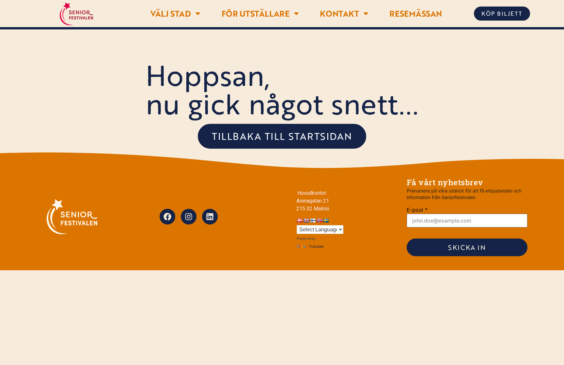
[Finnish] (313, 220)
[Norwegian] (319, 220)
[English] (306, 220)
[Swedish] (326, 220)
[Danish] (300, 220)
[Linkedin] (210, 216)
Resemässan (415, 13)
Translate (316, 246)
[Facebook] (167, 216)
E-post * (417, 210)
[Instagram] (188, 216)
